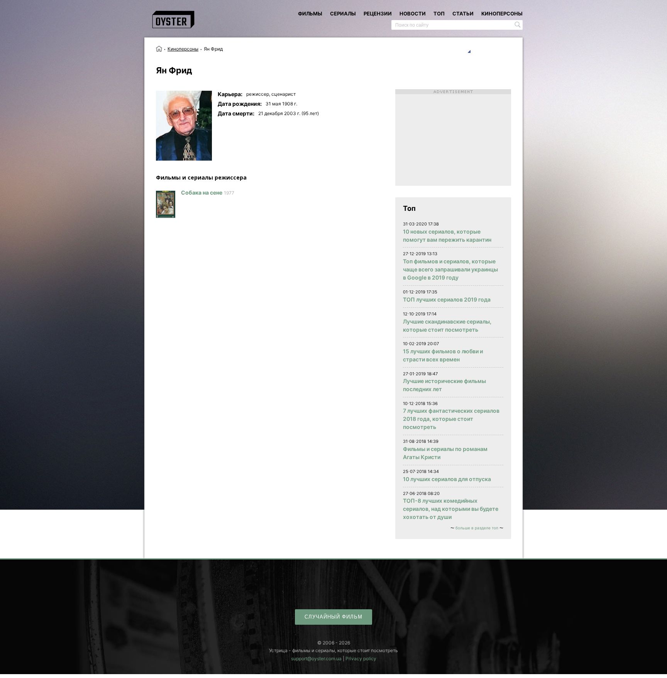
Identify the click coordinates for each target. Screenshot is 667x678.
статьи (463, 13)
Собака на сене (201, 192)
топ (439, 13)
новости (413, 13)
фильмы (310, 13)
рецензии (378, 13)
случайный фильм (333, 617)
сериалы (343, 13)
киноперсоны (502, 13)
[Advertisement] (453, 137)
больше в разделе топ (476, 527)
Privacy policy (360, 658)
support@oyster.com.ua (316, 658)
